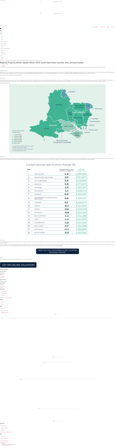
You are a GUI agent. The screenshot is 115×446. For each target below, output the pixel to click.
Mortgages (3, 295)
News (2, 55)
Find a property (102, 26)
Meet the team (3, 50)
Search (2, 37)
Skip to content (2, 0)
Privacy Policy (3, 308)
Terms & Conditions (4, 310)
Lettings (108, 26)
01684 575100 (2, 286)
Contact (112, 26)
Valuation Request (95, 26)
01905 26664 (2, 276)
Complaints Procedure (4, 312)
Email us (1, 277)
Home (1, 60)
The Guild (2, 57)
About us (2, 46)
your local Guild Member (25, 259)
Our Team (2, 302)
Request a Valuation (3, 41)
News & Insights (5, 60)
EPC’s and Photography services (5, 48)
